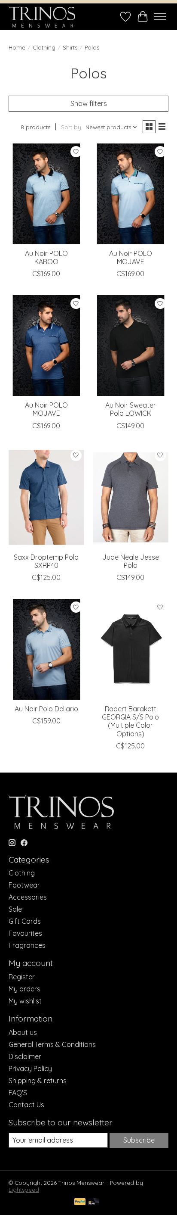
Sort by (71, 127)
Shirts (70, 47)
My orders (24, 988)
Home (17, 47)
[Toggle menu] (159, 16)
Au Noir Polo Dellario (46, 708)
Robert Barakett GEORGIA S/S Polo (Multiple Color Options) (130, 721)
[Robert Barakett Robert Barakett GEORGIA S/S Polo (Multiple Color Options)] (130, 649)
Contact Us (26, 1104)
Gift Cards (25, 921)
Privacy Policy (30, 1068)
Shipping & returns (38, 1080)
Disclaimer (25, 1056)
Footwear (24, 885)
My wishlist (25, 1001)
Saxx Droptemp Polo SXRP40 (46, 561)
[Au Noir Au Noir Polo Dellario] (46, 649)
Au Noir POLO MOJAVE (130, 257)
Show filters (88, 103)
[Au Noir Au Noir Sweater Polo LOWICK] (130, 345)
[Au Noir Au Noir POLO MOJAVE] (130, 193)
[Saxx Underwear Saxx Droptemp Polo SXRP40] (46, 497)
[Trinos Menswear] (42, 17)
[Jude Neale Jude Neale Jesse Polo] (130, 497)
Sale (15, 909)
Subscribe (139, 1140)
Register (22, 976)
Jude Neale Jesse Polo (130, 561)
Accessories (28, 897)
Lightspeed (24, 1189)
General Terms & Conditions (52, 1044)
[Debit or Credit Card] (93, 1202)
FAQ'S (18, 1092)
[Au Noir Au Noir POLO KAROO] (46, 193)
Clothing (44, 47)
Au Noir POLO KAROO (46, 257)
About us (23, 1032)
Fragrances (27, 945)
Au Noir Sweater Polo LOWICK (130, 409)
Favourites (25, 933)
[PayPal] (79, 1202)
